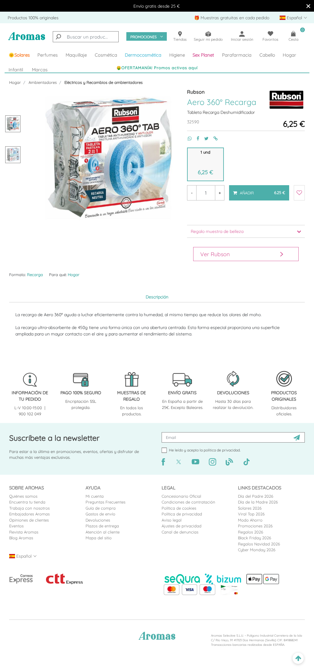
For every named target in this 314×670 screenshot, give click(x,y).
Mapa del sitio (99, 537)
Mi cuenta (95, 496)
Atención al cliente (103, 532)
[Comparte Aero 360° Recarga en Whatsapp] (187, 138)
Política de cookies (179, 508)
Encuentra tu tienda (27, 502)
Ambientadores (43, 82)
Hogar (15, 82)
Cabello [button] (267, 55)
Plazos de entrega (102, 525)
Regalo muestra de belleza (217, 231)
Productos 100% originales (33, 18)
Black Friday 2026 (254, 537)
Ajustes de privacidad (181, 525)
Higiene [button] (177, 55)
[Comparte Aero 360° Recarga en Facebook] (195, 138)
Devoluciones (98, 520)
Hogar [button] (289, 55)
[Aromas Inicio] (26, 39)
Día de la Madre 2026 (258, 502)
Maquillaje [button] (76, 55)
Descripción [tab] (157, 297)
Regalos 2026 (250, 532)
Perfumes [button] (47, 55)
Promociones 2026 (255, 525)
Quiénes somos (23, 496)
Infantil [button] (16, 70)
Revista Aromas (23, 532)
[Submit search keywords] (58, 36)
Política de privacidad (182, 513)
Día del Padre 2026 (255, 496)
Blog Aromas (21, 537)
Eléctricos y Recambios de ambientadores (103, 82)
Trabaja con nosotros (29, 508)
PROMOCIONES (143, 37)
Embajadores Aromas (29, 513)
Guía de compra (101, 508)
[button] (203, 55)
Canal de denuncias (180, 532)
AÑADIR (259, 190)
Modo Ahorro (250, 520)
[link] (19, 55)
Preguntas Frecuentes (105, 502)
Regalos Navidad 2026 (259, 543)
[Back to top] (298, 658)
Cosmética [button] (106, 55)
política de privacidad (222, 450)
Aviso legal (172, 520)
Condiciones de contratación (188, 502)
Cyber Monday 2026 (256, 549)
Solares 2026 (250, 508)
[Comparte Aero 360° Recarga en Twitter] (204, 138)
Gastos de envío (100, 513)
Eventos (16, 525)
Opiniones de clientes (29, 520)
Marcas (40, 70)
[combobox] (86, 36)
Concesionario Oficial (181, 496)
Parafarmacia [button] (236, 55)
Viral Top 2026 (251, 513)
